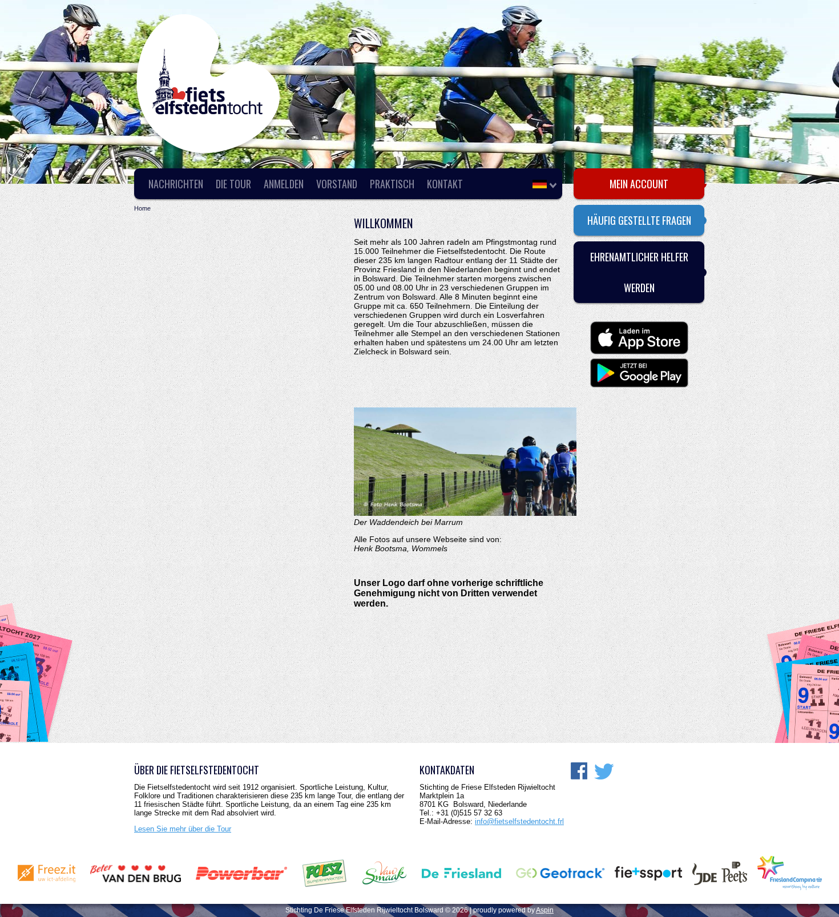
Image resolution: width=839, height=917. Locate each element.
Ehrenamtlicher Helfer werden (639, 272)
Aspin (545, 910)
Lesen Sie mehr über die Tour (182, 829)
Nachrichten (175, 183)
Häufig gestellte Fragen (639, 220)
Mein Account (639, 183)
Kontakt (445, 183)
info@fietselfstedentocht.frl (519, 821)
